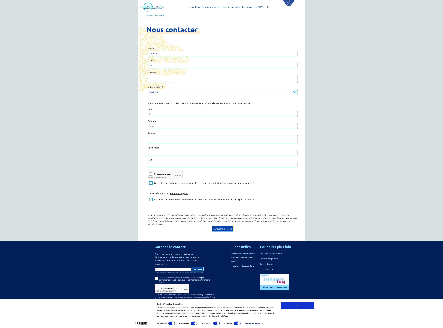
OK (297, 305)
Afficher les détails (252, 323)
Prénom (152, 121)
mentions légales (179, 193)
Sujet (151, 60)
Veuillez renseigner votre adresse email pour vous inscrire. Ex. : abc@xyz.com (179, 273)
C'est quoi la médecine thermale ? (243, 257)
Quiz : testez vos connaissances (271, 253)
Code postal (154, 147)
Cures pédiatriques (267, 269)
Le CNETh (259, 7)
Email (151, 48)
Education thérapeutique (269, 259)
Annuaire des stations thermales (243, 253)
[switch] (194, 323)
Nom (150, 109)
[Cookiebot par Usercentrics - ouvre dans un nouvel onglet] (141, 323)
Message (153, 72)
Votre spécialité (155, 87)
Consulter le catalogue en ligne (242, 266)
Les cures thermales (231, 7)
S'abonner (197, 270)
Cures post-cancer (266, 264)
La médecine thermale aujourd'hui (204, 7)
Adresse (152, 133)
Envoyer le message (222, 229)
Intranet (234, 262)
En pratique (247, 7)
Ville (150, 159)
